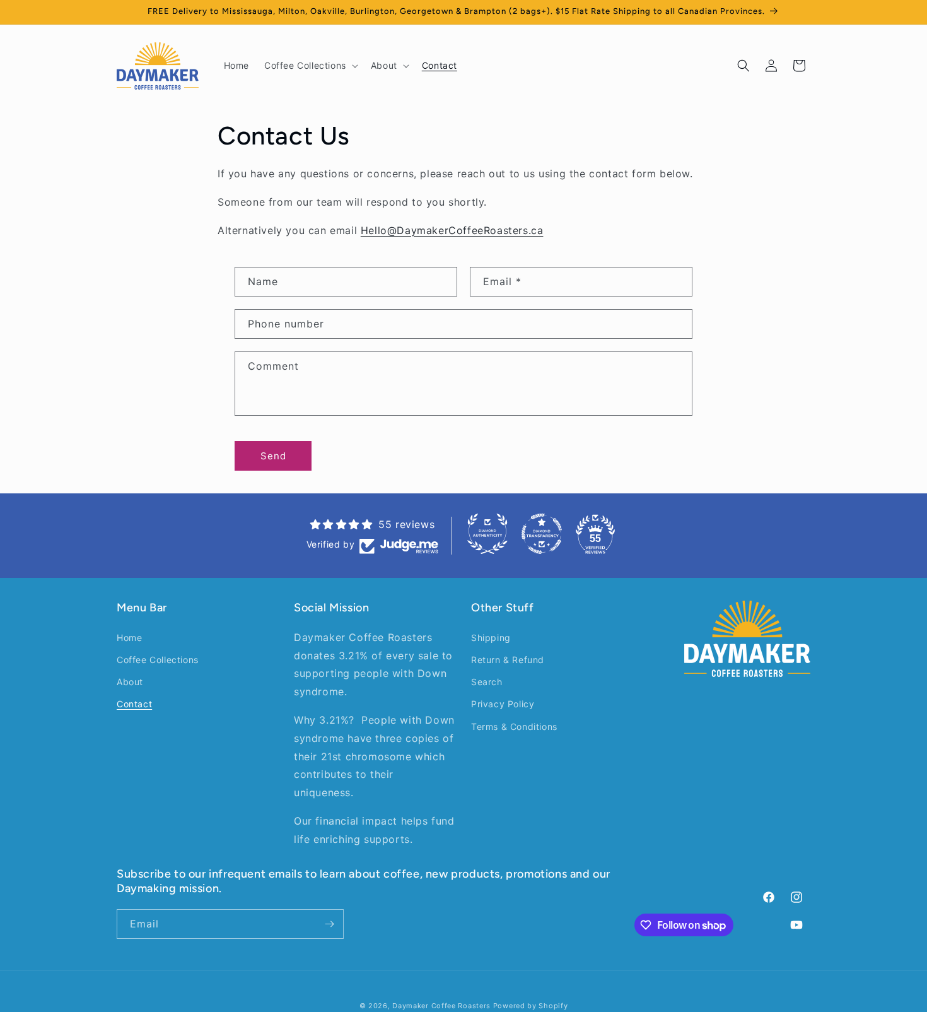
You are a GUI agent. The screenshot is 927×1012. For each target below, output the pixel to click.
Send (273, 456)
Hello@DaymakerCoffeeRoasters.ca (452, 230)
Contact (134, 703)
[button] (310, 65)
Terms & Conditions (514, 726)
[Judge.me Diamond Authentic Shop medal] (487, 534)
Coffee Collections (158, 659)
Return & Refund (507, 659)
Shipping (491, 637)
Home (129, 637)
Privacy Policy (502, 703)
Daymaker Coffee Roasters (441, 1005)
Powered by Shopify (530, 1005)
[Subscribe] (329, 924)
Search (487, 681)
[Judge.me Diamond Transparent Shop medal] (542, 534)
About (130, 681)
